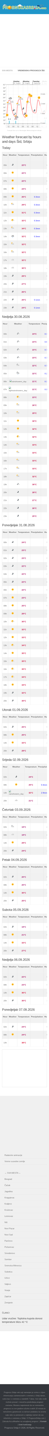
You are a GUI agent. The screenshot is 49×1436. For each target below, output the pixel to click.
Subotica (8, 1272)
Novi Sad (8, 1235)
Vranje (7, 1290)
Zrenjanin (8, 1302)
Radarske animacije (13, 1155)
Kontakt (43, 1421)
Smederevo (9, 1253)
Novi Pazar (9, 1228)
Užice (7, 1278)
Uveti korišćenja (25, 1425)
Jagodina (8, 1191)
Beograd (8, 1179)
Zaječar (7, 1296)
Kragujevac (9, 1197)
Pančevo (8, 1241)
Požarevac (9, 1247)
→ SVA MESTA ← (12, 1173)
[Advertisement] (24, 41)
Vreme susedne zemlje (14, 1161)
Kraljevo (8, 1204)
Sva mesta (7, 70)
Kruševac (8, 1210)
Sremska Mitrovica (12, 1265)
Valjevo (7, 1284)
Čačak (7, 1185)
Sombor (8, 1259)
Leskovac (8, 1216)
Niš (5, 1222)
